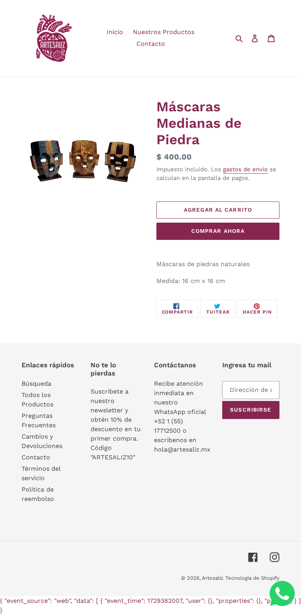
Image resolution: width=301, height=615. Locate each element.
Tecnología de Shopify (252, 578)
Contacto (36, 457)
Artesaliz (212, 578)
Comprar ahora (218, 231)
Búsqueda (36, 383)
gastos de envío (245, 169)
